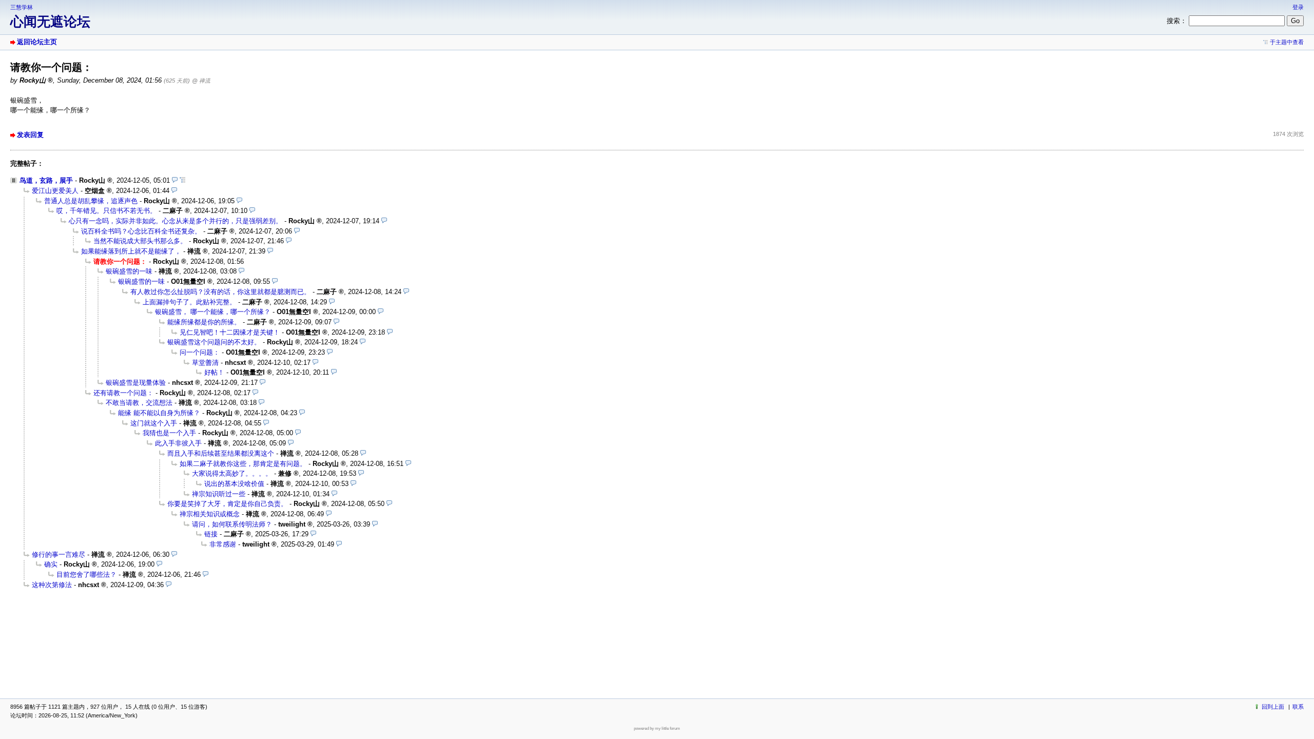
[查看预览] (175, 180)
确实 (50, 564)
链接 (211, 534)
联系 (1298, 707)
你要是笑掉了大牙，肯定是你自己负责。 (227, 504)
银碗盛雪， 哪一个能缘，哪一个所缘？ (212, 312)
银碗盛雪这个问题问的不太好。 (214, 342)
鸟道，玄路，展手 (46, 180)
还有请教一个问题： (123, 393)
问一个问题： (200, 352)
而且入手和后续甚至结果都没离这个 (220, 453)
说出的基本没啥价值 (234, 484)
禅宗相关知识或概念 (210, 514)
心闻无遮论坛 (50, 21)
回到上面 (1273, 707)
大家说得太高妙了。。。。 (232, 473)
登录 (1298, 7)
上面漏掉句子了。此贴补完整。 (189, 302)
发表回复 (30, 135)
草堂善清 (205, 362)
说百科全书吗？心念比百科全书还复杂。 (141, 231)
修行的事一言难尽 (58, 554)
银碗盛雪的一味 (129, 271)
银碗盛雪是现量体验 (136, 382)
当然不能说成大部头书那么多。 (140, 241)
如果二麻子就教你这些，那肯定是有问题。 (243, 464)
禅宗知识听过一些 (218, 494)
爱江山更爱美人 (55, 191)
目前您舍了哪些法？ (86, 574)
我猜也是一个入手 (169, 433)
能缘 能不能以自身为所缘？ (159, 413)
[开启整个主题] (182, 180)
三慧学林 (21, 7)
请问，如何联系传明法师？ (232, 524)
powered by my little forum (657, 728)
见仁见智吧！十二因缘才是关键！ (230, 332)
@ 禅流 (201, 80)
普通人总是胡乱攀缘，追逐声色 (91, 201)
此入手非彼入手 (178, 443)
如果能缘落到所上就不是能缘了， (131, 251)
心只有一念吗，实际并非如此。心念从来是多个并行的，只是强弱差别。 (175, 221)
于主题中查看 (1287, 42)
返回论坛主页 (37, 42)
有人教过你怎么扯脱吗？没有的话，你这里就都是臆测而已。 (220, 292)
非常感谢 (222, 544)
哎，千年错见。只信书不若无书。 (106, 211)
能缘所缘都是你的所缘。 (204, 322)
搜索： (1177, 21)
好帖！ (214, 372)
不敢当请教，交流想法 (139, 402)
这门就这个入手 (153, 423)
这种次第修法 (52, 585)
